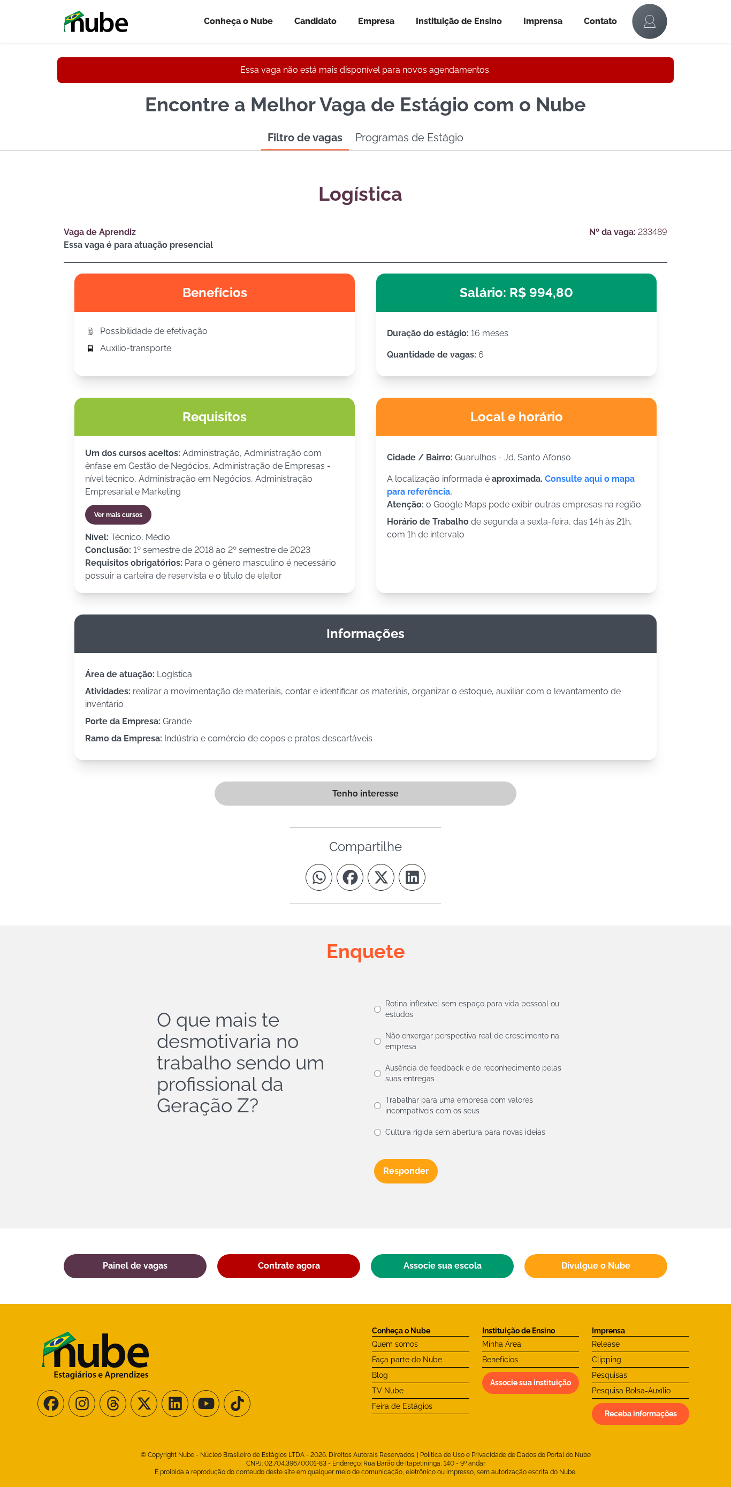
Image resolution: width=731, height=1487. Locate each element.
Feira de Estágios (402, 1406)
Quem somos (395, 1344)
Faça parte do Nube (407, 1359)
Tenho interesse (365, 793)
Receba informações (641, 1413)
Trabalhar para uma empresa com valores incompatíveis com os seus (459, 1105)
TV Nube (387, 1390)
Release (606, 1344)
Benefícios (500, 1359)
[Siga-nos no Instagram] (81, 1403)
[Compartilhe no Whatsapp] (319, 877)
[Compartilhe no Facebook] (350, 877)
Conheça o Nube (238, 21)
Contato (600, 21)
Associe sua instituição (530, 1382)
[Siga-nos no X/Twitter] (144, 1403)
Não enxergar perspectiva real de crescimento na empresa (472, 1041)
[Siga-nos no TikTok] (237, 1403)
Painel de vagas (135, 1266)
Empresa (376, 21)
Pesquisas (609, 1375)
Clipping (606, 1359)
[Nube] (128, 21)
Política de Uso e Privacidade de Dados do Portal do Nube (505, 1455)
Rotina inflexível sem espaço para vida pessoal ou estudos (472, 1009)
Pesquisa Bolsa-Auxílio (631, 1390)
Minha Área (501, 1344)
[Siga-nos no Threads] (113, 1403)
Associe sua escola (442, 1266)
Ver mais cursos (118, 515)
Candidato (315, 21)
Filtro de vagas (305, 137)
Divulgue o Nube (595, 1266)
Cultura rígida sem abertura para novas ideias (465, 1132)
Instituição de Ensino (459, 21)
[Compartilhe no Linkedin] (412, 877)
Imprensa (542, 21)
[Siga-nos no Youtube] (206, 1403)
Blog (380, 1375)
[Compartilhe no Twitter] (381, 877)
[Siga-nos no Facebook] (50, 1403)
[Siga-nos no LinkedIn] (175, 1403)
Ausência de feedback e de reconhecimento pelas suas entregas (473, 1073)
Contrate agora (289, 1266)
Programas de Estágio (409, 137)
